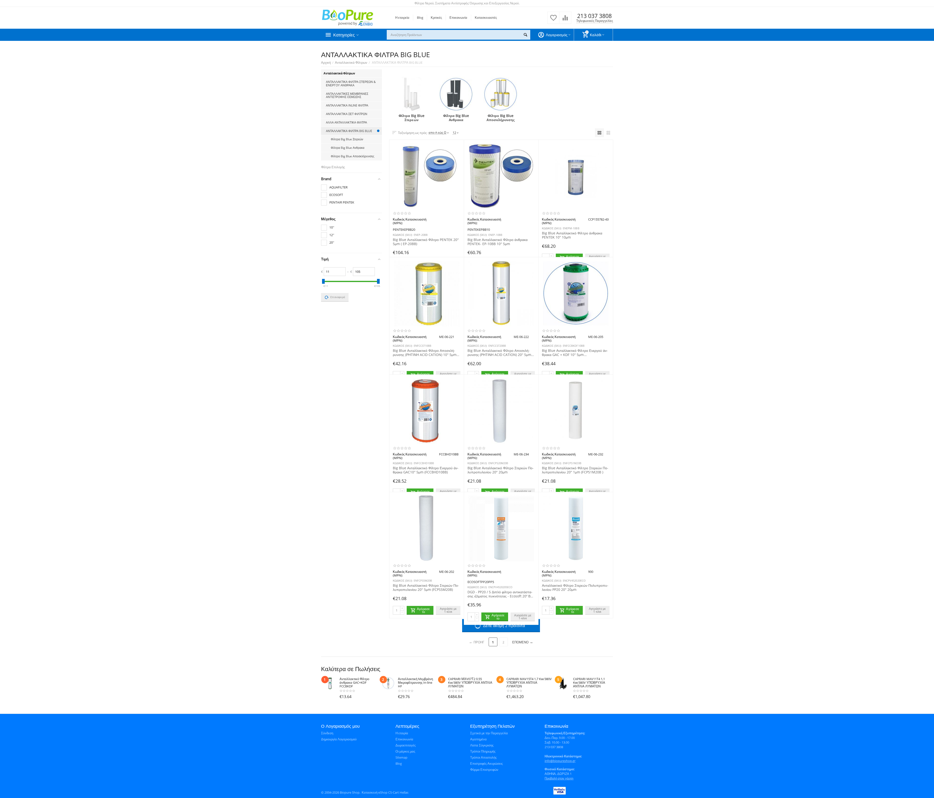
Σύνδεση (327, 733)
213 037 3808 (594, 16)
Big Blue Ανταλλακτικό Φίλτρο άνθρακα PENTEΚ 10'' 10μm (572, 235)
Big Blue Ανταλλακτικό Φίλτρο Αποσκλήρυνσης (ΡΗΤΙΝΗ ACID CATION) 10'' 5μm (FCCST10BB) (425, 352)
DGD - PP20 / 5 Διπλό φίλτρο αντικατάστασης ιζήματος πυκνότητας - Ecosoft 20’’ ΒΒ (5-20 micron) (500, 594)
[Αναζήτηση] (525, 35)
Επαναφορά (337, 297)
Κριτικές (436, 17)
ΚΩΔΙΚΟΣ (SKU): (403, 235)
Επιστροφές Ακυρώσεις (486, 763)
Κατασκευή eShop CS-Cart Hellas (385, 792)
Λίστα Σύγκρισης (482, 745)
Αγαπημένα (478, 739)
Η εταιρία (401, 733)
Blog (420, 17)
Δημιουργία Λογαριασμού (339, 739)
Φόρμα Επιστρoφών (484, 769)
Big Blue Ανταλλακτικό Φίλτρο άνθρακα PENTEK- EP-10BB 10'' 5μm (497, 242)
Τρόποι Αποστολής (483, 757)
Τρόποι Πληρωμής (482, 751)
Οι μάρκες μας (405, 751)
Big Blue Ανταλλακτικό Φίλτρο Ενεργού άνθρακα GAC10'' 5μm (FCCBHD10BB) (425, 470)
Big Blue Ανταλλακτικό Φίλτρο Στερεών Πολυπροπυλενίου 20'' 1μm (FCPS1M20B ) (575, 470)
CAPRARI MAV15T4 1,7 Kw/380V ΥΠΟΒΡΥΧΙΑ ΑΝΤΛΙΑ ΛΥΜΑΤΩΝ (529, 682)
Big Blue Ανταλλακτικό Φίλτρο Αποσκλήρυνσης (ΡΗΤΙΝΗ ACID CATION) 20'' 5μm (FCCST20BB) (499, 352)
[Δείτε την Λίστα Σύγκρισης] (565, 20)
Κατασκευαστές (486, 17)
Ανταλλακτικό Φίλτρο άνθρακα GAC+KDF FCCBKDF (354, 682)
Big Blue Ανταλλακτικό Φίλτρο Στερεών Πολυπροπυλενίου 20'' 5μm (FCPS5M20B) (426, 587)
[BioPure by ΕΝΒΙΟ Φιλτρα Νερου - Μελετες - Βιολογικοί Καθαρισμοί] (347, 17)
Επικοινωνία (458, 17)
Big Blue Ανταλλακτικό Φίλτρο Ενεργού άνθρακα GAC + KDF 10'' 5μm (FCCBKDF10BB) (575, 352)
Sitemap (401, 757)
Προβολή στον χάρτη (559, 778)
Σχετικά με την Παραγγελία (489, 733)
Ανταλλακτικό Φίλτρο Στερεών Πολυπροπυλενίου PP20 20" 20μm (575, 587)
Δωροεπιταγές (405, 745)
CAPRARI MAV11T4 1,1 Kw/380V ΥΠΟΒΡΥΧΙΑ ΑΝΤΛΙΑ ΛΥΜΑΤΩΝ (589, 682)
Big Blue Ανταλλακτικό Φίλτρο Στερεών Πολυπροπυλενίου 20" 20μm (500, 470)
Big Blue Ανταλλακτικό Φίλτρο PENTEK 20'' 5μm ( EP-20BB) (426, 242)
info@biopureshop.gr (560, 761)
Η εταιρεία (402, 17)
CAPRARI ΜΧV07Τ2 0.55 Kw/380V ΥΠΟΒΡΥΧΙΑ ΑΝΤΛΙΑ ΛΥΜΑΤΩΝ (470, 682)
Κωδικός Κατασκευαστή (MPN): (409, 221)
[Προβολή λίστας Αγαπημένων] (553, 20)
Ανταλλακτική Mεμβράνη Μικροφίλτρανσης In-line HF (415, 682)
